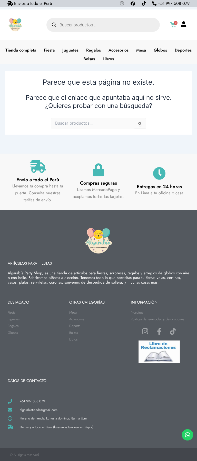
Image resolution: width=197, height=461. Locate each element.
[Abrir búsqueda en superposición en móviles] (103, 24)
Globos (160, 50)
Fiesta (49, 50)
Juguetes (70, 50)
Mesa (141, 50)
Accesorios (119, 50)
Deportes (183, 50)
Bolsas (89, 59)
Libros (108, 59)
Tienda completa (20, 50)
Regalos (93, 50)
